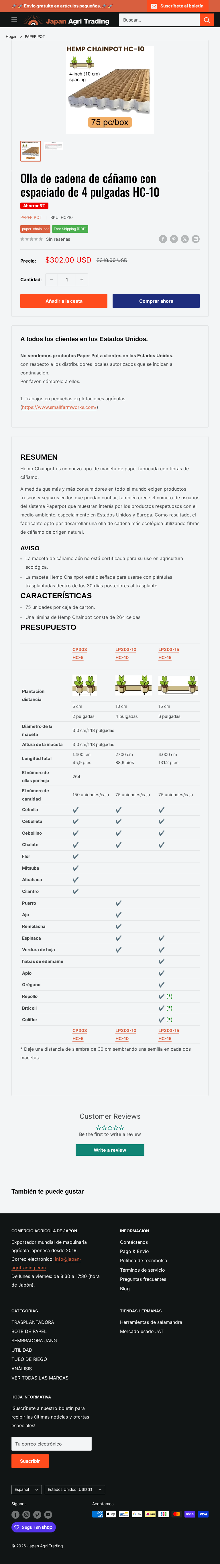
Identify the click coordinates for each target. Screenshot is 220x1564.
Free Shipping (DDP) (70, 229)
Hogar (11, 36)
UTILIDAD (21, 1350)
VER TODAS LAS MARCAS (39, 1378)
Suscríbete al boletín (181, 6)
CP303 (79, 649)
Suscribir (30, 1461)
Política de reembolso (143, 1260)
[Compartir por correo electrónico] (196, 239)
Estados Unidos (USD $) (70, 1489)
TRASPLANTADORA (32, 1322)
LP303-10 (125, 649)
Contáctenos (134, 1242)
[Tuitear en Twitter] (185, 239)
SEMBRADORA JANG (34, 1340)
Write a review (110, 1150)
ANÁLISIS (21, 1368)
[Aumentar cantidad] (82, 280)
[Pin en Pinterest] (174, 239)
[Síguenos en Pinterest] (37, 1515)
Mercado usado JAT (142, 1331)
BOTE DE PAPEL (29, 1331)
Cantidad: (31, 279)
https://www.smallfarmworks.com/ (59, 407)
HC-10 (122, 657)
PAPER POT (35, 36)
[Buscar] (207, 19)
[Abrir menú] (14, 20)
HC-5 (78, 657)
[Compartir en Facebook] (163, 239)
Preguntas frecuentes (143, 1279)
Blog (125, 1288)
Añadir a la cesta (64, 301)
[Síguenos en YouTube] (48, 1515)
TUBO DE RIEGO (29, 1359)
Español (22, 1489)
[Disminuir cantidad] (52, 280)
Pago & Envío (134, 1251)
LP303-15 (168, 649)
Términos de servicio (142, 1270)
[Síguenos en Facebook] (15, 1515)
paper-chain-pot (35, 229)
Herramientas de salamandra (151, 1322)
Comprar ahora (156, 301)
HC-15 (165, 657)
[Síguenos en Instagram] (26, 1515)
